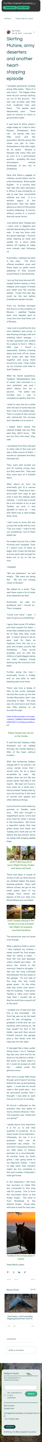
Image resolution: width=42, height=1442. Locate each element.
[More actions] (34, 32)
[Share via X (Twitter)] (13, 1272)
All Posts (7, 18)
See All (32, 1289)
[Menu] (33, 3)
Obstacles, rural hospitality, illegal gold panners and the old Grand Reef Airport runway (20, 1317)
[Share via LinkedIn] (19, 1272)
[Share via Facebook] (8, 1272)
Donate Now (9, 1408)
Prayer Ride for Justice (24, 18)
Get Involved (9, 1405)
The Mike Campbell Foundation (18, 3)
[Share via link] (25, 1272)
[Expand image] (14, 853)
